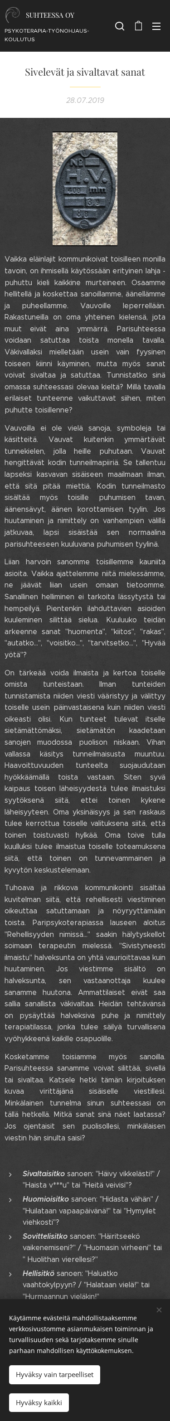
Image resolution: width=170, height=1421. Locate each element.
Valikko (156, 26)
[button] (120, 26)
